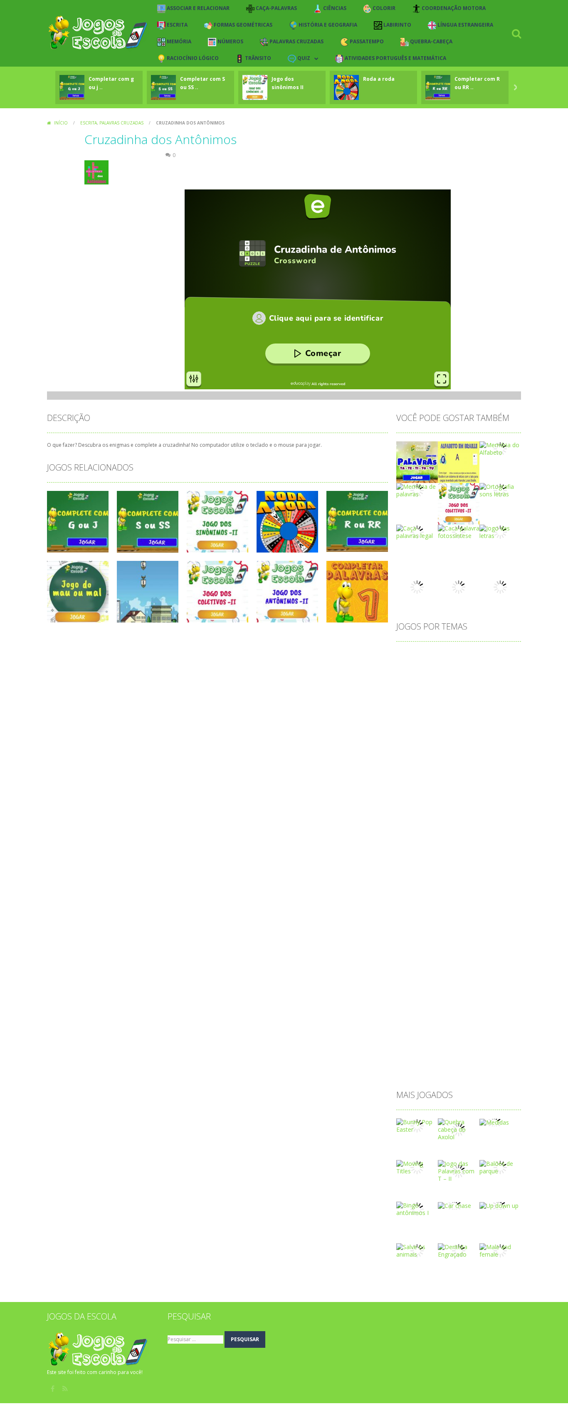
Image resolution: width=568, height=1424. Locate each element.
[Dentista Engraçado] (458, 1250)
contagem (414, 750)
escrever (479, 830)
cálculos (500, 776)
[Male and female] (500, 1250)
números (480, 936)
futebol (435, 856)
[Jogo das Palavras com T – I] (417, 462)
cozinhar (489, 763)
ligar (430, 896)
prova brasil (488, 989)
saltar (408, 1029)
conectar (475, 736)
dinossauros (417, 816)
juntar (491, 870)
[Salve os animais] (417, 1250)
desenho (473, 790)
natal (452, 936)
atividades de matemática (471, 683)
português (483, 976)
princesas (413, 989)
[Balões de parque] (500, 1167)
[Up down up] (499, 1205)
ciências (411, 723)
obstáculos (445, 949)
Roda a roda (379, 78)
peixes (452, 976)
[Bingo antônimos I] (417, 1208)
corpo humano (421, 763)
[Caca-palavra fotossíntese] (458, 531)
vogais (496, 1056)
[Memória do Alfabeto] (500, 448)
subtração (414, 1043)
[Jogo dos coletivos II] (458, 503)
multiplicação (418, 936)
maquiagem (417, 910)
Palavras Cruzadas (121, 123)
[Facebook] (53, 1388)
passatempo (418, 976)
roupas (481, 1016)
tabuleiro (413, 1056)
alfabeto (439, 656)
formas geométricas (486, 843)
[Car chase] (454, 1205)
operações (483, 949)
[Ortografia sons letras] (500, 490)
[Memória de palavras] (417, 490)
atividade (476, 670)
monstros (441, 923)
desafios (441, 790)
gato (460, 856)
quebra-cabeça (449, 1003)
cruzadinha (415, 776)
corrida (459, 763)
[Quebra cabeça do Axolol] (458, 1129)
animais (499, 656)
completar (440, 736)
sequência (438, 1029)
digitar (446, 803)
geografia (488, 856)
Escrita (88, 123)
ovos (407, 963)
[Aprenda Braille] (458, 462)
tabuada (475, 1043)
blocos (410, 696)
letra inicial (489, 883)
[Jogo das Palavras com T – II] (458, 1171)
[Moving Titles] (417, 1167)
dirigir (450, 816)
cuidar (472, 776)
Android (469, 656)
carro (408, 710)
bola (434, 696)
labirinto (411, 883)
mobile (410, 923)
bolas (456, 696)
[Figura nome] (500, 586)
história (411, 870)
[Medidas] (494, 1122)
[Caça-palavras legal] (417, 531)
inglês (466, 870)
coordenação (455, 750)
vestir (471, 1056)
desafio (411, 790)
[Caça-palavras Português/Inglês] (458, 586)
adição (410, 656)
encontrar (445, 830)
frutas (409, 856)
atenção (443, 670)
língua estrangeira (469, 896)
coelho (504, 723)
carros (432, 710)
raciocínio (414, 1016)
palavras (434, 963)
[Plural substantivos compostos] (417, 586)
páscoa (410, 1003)
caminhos (485, 696)
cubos (447, 776)
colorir (409, 736)
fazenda (438, 843)
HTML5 (440, 870)
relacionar (449, 1016)
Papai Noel (469, 963)
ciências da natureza (458, 723)
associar (412, 670)
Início (61, 123)
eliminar (477, 816)
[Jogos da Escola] (98, 32)
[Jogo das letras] (500, 531)
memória (496, 910)
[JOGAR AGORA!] (71, 86)
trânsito (444, 1056)
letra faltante (449, 883)
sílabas (446, 1043)
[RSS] (65, 1388)
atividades (414, 683)
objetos (411, 949)
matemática (458, 910)
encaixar (412, 830)
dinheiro (474, 803)
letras (408, 896)
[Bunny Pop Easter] (417, 1125)
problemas (449, 989)
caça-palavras (468, 710)
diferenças (415, 803)
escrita (410, 843)
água (407, 1069)
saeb (505, 1016)
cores (489, 750)
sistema (471, 1029)
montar (474, 923)
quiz (484, 1003)
